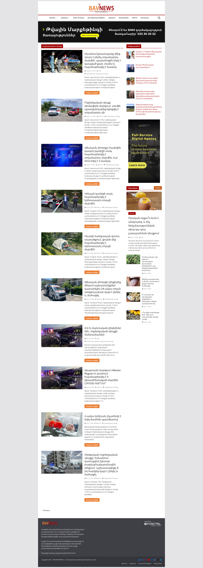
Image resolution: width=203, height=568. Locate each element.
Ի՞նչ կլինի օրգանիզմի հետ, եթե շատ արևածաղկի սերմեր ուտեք (150, 315)
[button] (56, 17)
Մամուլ (52, 18)
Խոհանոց (144, 18)
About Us (124, 563)
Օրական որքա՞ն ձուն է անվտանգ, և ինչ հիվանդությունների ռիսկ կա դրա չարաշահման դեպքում (143, 225)
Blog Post (101, 116)
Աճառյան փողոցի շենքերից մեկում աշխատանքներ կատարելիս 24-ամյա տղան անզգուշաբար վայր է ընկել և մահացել (102, 288)
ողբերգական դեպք (93, 74)
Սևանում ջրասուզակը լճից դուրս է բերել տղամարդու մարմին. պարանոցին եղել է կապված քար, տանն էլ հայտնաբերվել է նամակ (102, 60)
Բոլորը (157, 188)
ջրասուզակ (104, 74)
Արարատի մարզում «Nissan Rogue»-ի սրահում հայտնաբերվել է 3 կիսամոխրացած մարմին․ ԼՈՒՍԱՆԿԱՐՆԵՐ (102, 376)
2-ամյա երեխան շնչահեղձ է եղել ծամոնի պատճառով (102, 417)
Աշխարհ (111, 18)
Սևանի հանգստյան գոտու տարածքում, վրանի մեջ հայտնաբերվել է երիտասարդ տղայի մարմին (102, 242)
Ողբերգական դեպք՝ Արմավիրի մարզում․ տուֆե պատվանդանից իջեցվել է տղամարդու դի (102, 107)
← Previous (45, 510)
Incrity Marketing (79, 560)
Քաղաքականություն (96, 18)
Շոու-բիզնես (78, 18)
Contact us (133, 563)
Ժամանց (64, 18)
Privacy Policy (158, 563)
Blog (99, 71)
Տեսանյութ (123, 18)
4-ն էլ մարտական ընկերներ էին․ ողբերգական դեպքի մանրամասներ (102, 331)
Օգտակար (132, 213)
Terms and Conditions (144, 563)
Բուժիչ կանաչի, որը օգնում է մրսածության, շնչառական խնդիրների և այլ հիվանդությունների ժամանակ (150, 263)
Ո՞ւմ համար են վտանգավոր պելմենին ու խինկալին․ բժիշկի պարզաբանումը (149, 299)
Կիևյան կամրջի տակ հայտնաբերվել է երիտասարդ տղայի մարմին (98, 198)
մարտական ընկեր (92, 341)
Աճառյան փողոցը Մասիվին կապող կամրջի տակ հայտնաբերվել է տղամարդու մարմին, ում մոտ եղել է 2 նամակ (102, 154)
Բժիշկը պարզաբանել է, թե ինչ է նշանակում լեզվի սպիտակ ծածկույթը (150, 282)
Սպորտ (134, 18)
